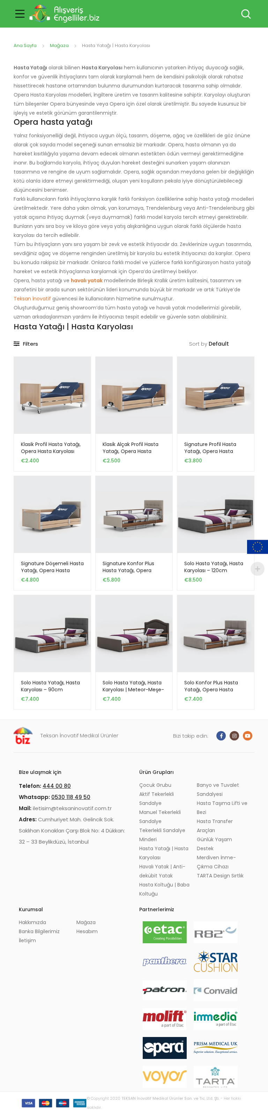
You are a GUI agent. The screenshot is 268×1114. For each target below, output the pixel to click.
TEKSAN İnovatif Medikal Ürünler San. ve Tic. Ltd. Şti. (170, 1098)
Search (245, 13)
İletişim (27, 940)
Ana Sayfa (25, 45)
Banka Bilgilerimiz (39, 931)
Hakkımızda (32, 922)
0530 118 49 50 (70, 797)
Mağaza (59, 45)
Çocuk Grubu (155, 785)
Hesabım (87, 931)
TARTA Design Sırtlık (220, 875)
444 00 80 (57, 786)
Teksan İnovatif (32, 298)
